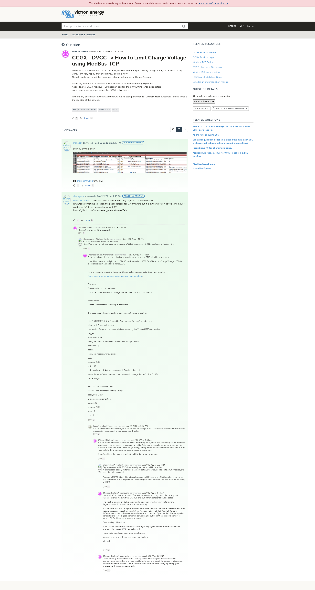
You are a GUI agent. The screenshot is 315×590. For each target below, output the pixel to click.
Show (86, 118)
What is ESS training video (206, 72)
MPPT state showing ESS (206, 135)
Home (65, 35)
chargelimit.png (85, 180)
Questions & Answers (83, 35)
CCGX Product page (203, 57)
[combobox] (125, 26)
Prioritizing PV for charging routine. (212, 148)
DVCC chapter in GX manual (208, 67)
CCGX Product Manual (204, 52)
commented (98, 227)
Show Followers (203, 101)
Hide (87, 220)
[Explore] (242, 26)
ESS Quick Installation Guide (207, 77)
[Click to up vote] (79, 233)
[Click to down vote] (81, 233)
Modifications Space (204, 164)
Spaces (232, 26)
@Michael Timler (81, 200)
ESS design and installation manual (210, 82)
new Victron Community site (213, 3)
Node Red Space (202, 168)
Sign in (250, 26)
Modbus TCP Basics (203, 62)
